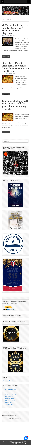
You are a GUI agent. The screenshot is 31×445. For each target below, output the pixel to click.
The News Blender (9, 406)
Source (3, 420)
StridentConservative (7, 176)
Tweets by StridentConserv (10, 380)
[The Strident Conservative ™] (15, 10)
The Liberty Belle (9, 404)
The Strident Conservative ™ (17, 441)
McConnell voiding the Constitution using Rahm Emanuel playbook (15, 29)
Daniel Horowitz (9, 393)
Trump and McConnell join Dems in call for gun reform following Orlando (15, 104)
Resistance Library (9, 398)
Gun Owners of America (11, 394)
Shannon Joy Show (10, 400)
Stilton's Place (8, 402)
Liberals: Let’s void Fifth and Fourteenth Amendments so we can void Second (15, 67)
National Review (9, 396)
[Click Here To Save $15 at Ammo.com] (12, 290)
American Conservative (11, 389)
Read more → (6, 56)
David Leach (5, 35)
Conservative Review (10, 391)
